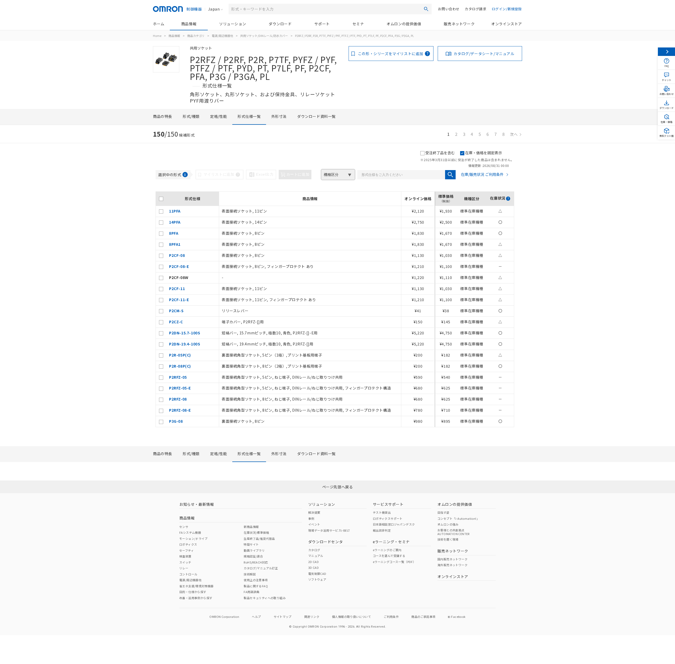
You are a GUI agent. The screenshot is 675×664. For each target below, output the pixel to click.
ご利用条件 (391, 616)
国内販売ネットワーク (452, 559)
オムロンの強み (448, 524)
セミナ (358, 23)
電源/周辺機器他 (222, 35)
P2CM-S (176, 310)
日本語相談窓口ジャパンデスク (394, 524)
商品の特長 (162, 116)
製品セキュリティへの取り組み (265, 598)
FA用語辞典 (251, 592)
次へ (514, 134)
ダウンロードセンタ (325, 541)
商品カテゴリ (196, 35)
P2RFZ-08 (178, 399)
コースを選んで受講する (389, 556)
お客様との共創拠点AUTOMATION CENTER (453, 532)
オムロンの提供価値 (404, 23)
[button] (508, 198)
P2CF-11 (177, 288)
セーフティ (186, 550)
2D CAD (313, 562)
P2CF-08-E (179, 266)
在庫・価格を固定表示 (483, 152)
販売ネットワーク (459, 23)
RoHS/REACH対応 (256, 562)
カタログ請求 (475, 8)
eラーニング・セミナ (391, 541)
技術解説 (250, 574)
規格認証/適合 (253, 556)
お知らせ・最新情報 (196, 504)
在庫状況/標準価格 (256, 532)
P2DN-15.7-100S (184, 332)
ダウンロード (280, 23)
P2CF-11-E (179, 299)
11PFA (175, 211)
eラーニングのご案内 (387, 550)
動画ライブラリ (254, 550)
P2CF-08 (177, 255)
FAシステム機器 (190, 532)
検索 (426, 9)
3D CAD (313, 567)
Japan (214, 9)
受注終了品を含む (440, 152)
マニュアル (315, 556)
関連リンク (311, 616)
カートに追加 (298, 174)
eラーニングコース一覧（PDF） (394, 562)
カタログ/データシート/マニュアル (484, 53)
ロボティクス (188, 544)
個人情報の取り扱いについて (351, 616)
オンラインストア (506, 23)
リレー (183, 568)
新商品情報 (251, 527)
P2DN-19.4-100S (184, 344)
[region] (335, 309)
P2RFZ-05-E (180, 388)
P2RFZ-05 (178, 377)
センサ (183, 527)
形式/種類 (191, 116)
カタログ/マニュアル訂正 (261, 568)
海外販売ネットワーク (452, 565)
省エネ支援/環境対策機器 (196, 586)
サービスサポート (388, 504)
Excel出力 (264, 174)
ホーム (159, 23)
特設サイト (251, 544)
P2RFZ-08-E (180, 410)
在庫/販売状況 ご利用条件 (482, 174)
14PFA (175, 222)
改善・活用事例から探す (195, 598)
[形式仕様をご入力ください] (450, 174)
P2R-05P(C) (180, 355)
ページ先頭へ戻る (337, 486)
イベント (314, 524)
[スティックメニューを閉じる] (666, 51)
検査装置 (185, 556)
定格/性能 (218, 116)
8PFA (173, 233)
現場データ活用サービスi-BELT (329, 530)
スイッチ (185, 562)
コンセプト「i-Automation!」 (458, 518)
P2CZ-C (176, 321)
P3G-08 (176, 421)
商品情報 (188, 23)
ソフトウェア (317, 579)
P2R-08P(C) (180, 366)
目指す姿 (443, 512)
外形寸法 (279, 116)
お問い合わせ (449, 8)
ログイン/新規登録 (507, 8)
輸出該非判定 (382, 530)
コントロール (188, 574)
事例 (311, 518)
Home (157, 35)
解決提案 (314, 512)
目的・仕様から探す (192, 592)
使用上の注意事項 (256, 580)
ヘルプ (256, 616)
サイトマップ (283, 616)
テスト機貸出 (382, 512)
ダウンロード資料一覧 (316, 116)
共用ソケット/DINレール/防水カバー (264, 35)
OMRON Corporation (224, 616)
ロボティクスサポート (388, 518)
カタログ (314, 550)
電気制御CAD (317, 573)
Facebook (458, 616)
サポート (322, 23)
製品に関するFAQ (256, 586)
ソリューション (232, 23)
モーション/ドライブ (193, 538)
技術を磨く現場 (448, 539)
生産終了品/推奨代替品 (259, 538)
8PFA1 (175, 244)
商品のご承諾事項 (423, 616)
